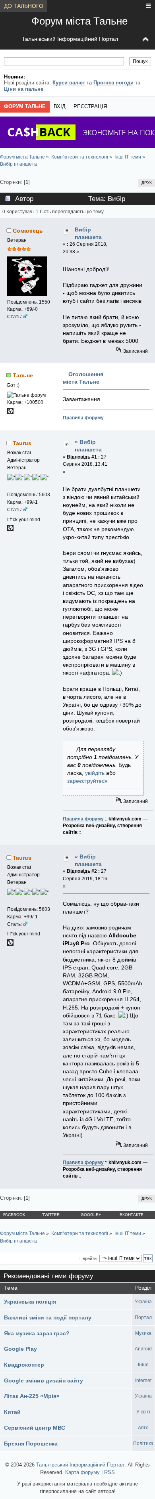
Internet (143, 1380)
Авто (143, 1427)
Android (143, 1349)
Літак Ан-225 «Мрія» (32, 1396)
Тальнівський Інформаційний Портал (70, 39)
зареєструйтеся (87, 781)
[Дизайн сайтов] (10, 529)
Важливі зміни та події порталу (47, 1317)
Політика (143, 1443)
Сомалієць (28, 231)
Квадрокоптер (24, 1364)
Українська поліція (30, 1301)
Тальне (23, 375)
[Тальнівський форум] (10, 412)
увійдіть (95, 773)
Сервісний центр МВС (34, 1427)
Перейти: (88, 1258)
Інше (143, 1364)
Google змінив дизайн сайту (43, 1380)
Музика (143, 1333)
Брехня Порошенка (31, 1443)
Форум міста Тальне (79, 21)
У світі (143, 1412)
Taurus (22, 443)
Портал (143, 1317)
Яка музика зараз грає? (37, 1333)
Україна (143, 1301)
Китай (12, 1412)
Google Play (20, 1349)
